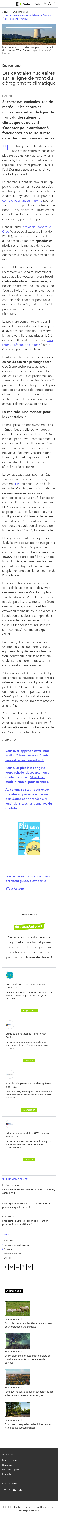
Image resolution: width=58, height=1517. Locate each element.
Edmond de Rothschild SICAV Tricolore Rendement (27, 1134)
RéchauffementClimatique (16, 1244)
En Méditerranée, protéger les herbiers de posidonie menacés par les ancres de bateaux (28, 1359)
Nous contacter (9, 1460)
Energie (7, 1257)
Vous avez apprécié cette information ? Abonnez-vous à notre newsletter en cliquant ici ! (27, 755)
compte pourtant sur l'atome (22, 200)
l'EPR (17, 484)
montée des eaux (12, 1253)
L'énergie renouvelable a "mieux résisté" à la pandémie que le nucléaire (27, 1205)
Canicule (8, 1249)
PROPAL (34, 1510)
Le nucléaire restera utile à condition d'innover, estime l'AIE (28, 1191)
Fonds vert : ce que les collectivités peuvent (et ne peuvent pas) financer (29, 1426)
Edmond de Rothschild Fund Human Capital (26, 1035)
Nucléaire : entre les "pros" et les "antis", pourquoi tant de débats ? (25, 1222)
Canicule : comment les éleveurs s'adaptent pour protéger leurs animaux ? (28, 1325)
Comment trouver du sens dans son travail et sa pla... (25, 985)
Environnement (20, 11)
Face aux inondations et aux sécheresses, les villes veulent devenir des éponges (29, 1393)
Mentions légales (10, 1469)
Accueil (5, 11)
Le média (6, 1474)
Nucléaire (8, 1240)
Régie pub (7, 1464)
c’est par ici (38, 881)
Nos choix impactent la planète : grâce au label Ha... (29, 1085)
